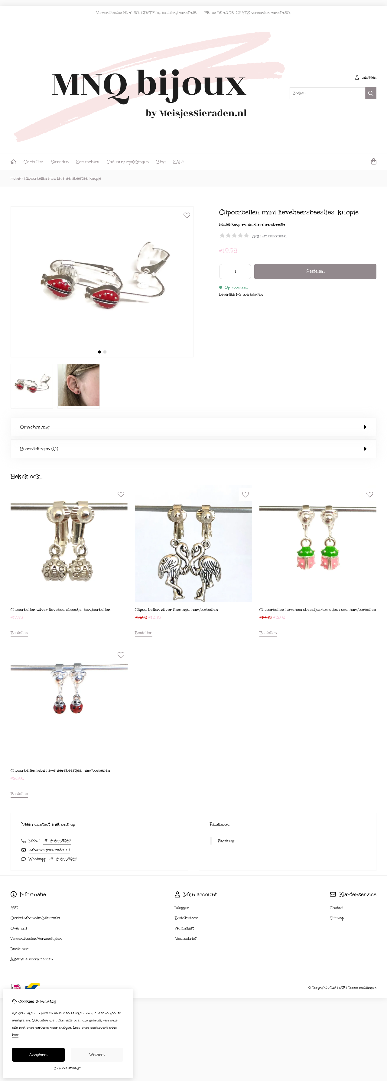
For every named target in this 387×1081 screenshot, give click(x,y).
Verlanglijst (184, 928)
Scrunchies (87, 162)
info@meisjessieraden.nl (49, 850)
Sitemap (337, 918)
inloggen (368, 77)
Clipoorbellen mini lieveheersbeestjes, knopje (62, 178)
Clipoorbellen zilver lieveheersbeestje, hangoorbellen (60, 609)
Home (16, 178)
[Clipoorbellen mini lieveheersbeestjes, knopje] (102, 355)
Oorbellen (33, 162)
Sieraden (60, 162)
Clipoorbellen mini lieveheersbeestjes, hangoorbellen (60, 770)
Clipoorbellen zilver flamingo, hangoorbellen (176, 609)
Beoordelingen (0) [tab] (39, 449)
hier (15, 1035)
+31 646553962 (57, 840)
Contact (336, 907)
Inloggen (182, 907)
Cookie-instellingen (362, 988)
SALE (178, 162)
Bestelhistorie (186, 918)
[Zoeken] (370, 93)
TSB (342, 988)
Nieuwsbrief (185, 938)
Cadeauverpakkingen (128, 162)
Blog (161, 162)
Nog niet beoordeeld (269, 236)
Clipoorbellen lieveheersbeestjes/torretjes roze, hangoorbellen (317, 609)
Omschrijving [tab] (35, 427)
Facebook (226, 840)
